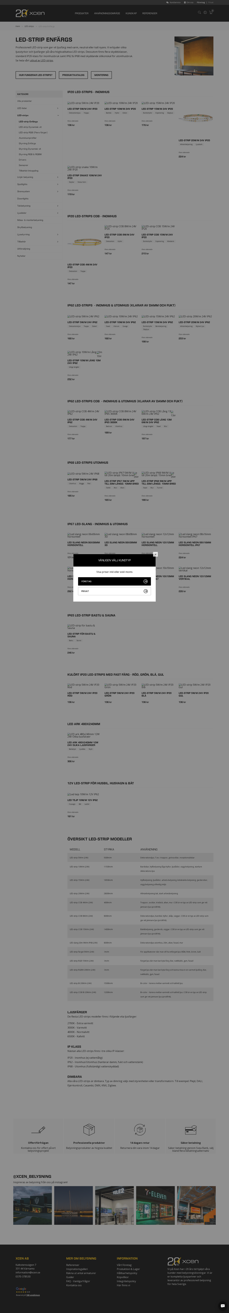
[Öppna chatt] (222, 1306)
